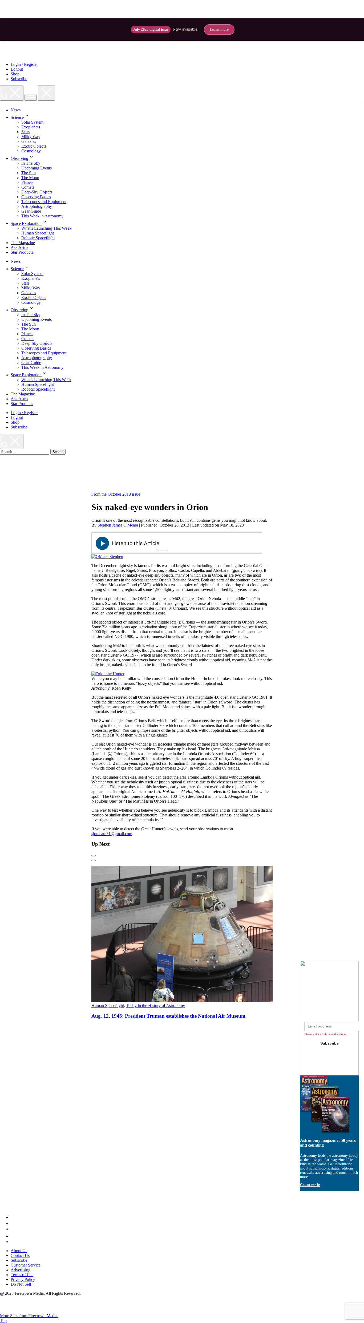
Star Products (22, 252)
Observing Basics (36, 197)
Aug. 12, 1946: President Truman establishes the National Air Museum (168, 1016)
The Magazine (23, 242)
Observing (19, 158)
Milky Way (30, 136)
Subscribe (19, 78)
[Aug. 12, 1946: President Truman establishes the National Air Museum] (193, 1000)
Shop (15, 74)
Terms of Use (22, 1274)
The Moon (30, 177)
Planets (27, 182)
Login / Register (24, 64)
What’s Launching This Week (46, 228)
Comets (27, 187)
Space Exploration (26, 223)
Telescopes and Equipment (43, 201)
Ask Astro (19, 247)
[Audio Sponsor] (216, 543)
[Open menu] (31, 98)
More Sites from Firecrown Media (29, 1315)
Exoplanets (30, 127)
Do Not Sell (21, 1284)
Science (17, 117)
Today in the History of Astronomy (155, 1005)
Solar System (32, 122)
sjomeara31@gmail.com (111, 833)
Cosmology (31, 151)
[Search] (11, 93)
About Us (19, 1250)
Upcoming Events (36, 168)
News (16, 110)
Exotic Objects (33, 146)
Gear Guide (31, 211)
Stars (25, 132)
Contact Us (20, 1255)
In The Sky (30, 163)
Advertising (20, 1270)
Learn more (219, 29)
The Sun (28, 173)
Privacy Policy (23, 1279)
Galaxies (28, 141)
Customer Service (26, 1265)
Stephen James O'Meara (118, 525)
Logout (17, 69)
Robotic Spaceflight (38, 238)
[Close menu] (46, 93)
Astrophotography (36, 206)
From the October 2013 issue (115, 494)
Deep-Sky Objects (36, 192)
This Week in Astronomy (42, 216)
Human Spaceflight (37, 233)
